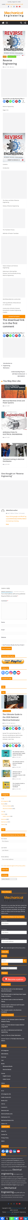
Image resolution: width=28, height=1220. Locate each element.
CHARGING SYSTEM (20, 1164)
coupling (9, 1166)
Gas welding (22, 1180)
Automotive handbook (13, 1160)
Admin (12, 67)
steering (5, 1197)
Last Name (4, 847)
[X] (7, 101)
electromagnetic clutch (18, 1174)
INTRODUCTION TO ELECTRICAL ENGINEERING (12, 433)
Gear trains (3, 1182)
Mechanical (4, 822)
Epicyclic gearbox (14, 1178)
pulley (23, 1192)
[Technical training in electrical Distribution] (14, 444)
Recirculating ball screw (16, 1195)
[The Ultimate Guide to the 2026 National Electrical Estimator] (14, 702)
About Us (3, 1131)
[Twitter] (7, 672)
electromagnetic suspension (7, 1176)
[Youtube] (18, 672)
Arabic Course (6, 816)
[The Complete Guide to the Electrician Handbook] (6, 786)
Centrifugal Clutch (8, 1164)
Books (4, 56)
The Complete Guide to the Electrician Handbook (19, 785)
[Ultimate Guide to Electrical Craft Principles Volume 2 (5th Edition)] (6, 775)
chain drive (14, 1164)
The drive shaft (16, 1197)
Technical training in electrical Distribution (13, 460)
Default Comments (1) (7, 591)
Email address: (5, 856)
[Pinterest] (16, 101)
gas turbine (17, 1180)
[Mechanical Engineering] (3, 23)
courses (13, 1166)
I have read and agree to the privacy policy (14, 865)
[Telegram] (13, 101)
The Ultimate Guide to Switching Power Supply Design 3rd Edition (19, 753)
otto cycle (19, 1192)
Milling (15, 1192)
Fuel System (6, 1180)
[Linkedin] (19, 101)
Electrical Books (6, 711)
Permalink (22, 513)
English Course (7, 1076)
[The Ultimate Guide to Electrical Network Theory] (6, 764)
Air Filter (3, 1158)
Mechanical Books (12, 56)
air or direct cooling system (10, 1158)
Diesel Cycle (19, 1166)
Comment (4, 601)
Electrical (3, 819)
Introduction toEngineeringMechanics (7, 365)
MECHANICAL (4, 1054)
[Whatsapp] (10, 101)
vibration (21, 1197)
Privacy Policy (5, 1138)
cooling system (4, 1166)
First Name (4, 838)
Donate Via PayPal (14, 316)
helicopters (14, 1182)
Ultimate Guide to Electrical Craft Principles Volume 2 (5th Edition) (19, 774)
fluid (20, 1178)
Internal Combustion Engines (9, 1184)
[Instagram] (11, 672)
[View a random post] (25, 23)
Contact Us (4, 1134)
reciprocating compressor (6, 1195)
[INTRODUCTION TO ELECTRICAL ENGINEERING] (14, 413)
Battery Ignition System (12, 1162)
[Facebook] (4, 101)
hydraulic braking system (21, 1182)
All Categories (4, 801)
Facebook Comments (19, 591)
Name (3, 622)
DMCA (2, 1141)
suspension (10, 1197)
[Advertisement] (14, 83)
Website (3, 637)
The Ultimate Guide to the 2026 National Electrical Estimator (12, 717)
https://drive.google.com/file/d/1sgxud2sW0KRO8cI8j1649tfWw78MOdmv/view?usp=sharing (16, 519)
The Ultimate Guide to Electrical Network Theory (18, 763)
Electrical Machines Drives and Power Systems (14, 402)
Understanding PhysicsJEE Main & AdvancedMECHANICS (18, 374)
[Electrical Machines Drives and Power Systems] (14, 386)
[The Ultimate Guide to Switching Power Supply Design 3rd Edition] (6, 754)
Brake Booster (20, 1162)
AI (1, 798)
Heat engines (8, 1182)
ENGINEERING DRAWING (6, 1178)
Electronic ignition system (18, 1176)
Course (3, 814)
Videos (3, 824)
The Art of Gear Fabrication (13, 1035)
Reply (7, 524)
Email (2, 630)
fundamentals (12, 1180)
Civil (2, 811)
